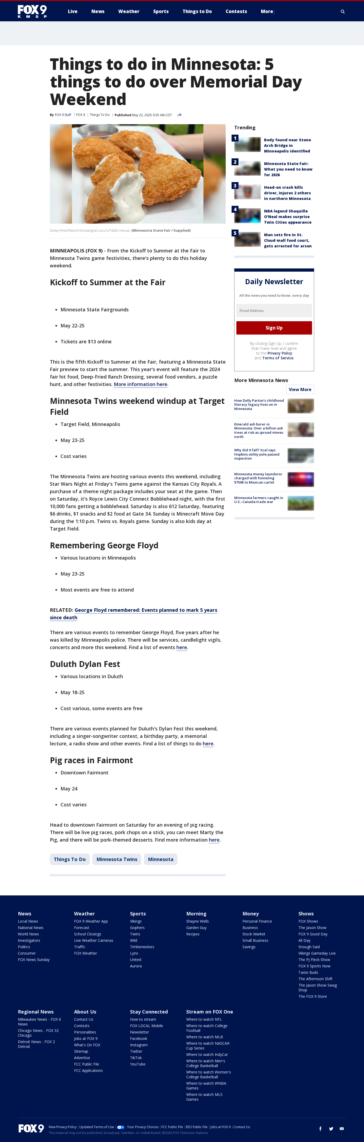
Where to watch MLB (204, 1036)
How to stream (143, 1019)
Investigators (29, 940)
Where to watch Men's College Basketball (205, 1063)
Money (250, 913)
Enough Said (309, 946)
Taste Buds (308, 972)
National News (30, 927)
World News (28, 933)
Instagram (139, 1044)
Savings (249, 946)
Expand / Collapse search (343, 11)
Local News (28, 921)
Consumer (27, 953)
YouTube (137, 1064)
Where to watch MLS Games (204, 1097)
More (267, 11)
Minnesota (160, 859)
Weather (84, 913)
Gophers (137, 927)
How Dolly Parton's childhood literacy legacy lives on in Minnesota (259, 404)
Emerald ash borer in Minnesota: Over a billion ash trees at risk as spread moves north (258, 430)
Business (250, 927)
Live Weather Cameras (93, 940)
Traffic (79, 946)
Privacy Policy (280, 353)
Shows (306, 913)
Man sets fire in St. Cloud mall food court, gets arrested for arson (288, 240)
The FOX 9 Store (312, 996)
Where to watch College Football (207, 1028)
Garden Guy (196, 927)
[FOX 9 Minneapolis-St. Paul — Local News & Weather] (35, 11)
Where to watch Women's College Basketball (208, 1074)
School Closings (87, 933)
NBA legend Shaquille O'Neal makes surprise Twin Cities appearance (288, 216)
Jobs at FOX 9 (86, 1038)
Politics (24, 946)
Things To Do (100, 114)
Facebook (138, 1038)
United (135, 959)
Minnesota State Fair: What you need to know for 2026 (288, 169)
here (181, 647)
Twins (135, 933)
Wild (133, 940)
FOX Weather (85, 953)
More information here (140, 384)
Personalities (85, 1032)
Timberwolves (142, 946)
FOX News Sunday (34, 959)
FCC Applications (88, 1070)
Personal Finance (257, 921)
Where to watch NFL (204, 1019)
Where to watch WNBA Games (206, 1086)
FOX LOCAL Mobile (146, 1025)
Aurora (136, 965)
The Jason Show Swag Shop (317, 987)
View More (300, 389)
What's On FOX (87, 1044)
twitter (331, 1128)
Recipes (193, 933)
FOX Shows (308, 921)
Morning (196, 913)
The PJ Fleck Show (314, 959)
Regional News (36, 1011)
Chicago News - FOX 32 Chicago (38, 1033)
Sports (138, 913)
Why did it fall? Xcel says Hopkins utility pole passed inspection (257, 454)
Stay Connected (149, 1011)
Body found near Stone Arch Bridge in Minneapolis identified (287, 145)
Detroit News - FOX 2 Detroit (36, 1044)
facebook (320, 1128)
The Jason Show (312, 927)
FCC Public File (86, 1064)
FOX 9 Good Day (312, 933)
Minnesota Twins (116, 859)
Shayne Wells (197, 921)
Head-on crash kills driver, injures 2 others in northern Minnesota (287, 193)
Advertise (82, 1057)
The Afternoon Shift (315, 978)
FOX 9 (80, 114)
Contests (82, 1025)
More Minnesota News (261, 380)
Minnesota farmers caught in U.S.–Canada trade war (258, 499)
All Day (304, 940)
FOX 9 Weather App (91, 921)
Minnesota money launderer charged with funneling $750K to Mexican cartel (258, 478)
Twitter (136, 1051)
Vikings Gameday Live (317, 953)
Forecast (81, 927)
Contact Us (83, 1019)
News (24, 913)
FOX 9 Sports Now (314, 965)
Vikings (136, 921)
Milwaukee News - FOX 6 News (39, 1022)
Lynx (134, 953)
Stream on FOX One (209, 1011)
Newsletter (139, 1032)
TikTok (136, 1057)
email (342, 1128)
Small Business (255, 940)
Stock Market (253, 933)
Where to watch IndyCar (207, 1054)
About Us (85, 1011)
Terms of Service (277, 357)
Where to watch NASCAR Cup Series (207, 1046)
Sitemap (81, 1051)
